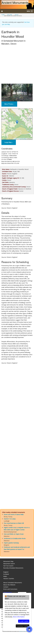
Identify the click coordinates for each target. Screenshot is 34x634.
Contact (5, 587)
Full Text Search (8, 566)
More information (19, 617)
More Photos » (9, 104)
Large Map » (8, 142)
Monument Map (8, 561)
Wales (5, 576)
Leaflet (15, 139)
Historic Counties (8, 578)
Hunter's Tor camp (10, 519)
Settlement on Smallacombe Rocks (15, 538)
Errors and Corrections (10, 589)
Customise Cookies (22, 626)
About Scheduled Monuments (12, 582)
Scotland (6, 574)
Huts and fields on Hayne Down (14, 534)
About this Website (9, 585)
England (9, 14)
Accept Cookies (24, 621)
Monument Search (9, 563)
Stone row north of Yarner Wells (14, 514)
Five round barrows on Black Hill (14, 523)
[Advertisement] (17, 65)
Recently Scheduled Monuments (13, 568)
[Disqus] (17, 429)
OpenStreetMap (22, 139)
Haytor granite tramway (11, 543)
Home (3, 14)
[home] (13, 11)
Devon (16, 14)
